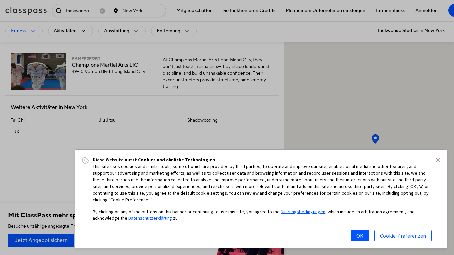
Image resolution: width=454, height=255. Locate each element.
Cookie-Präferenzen (403, 235)
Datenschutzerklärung (150, 218)
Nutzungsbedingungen (303, 211)
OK (359, 235)
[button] (438, 160)
